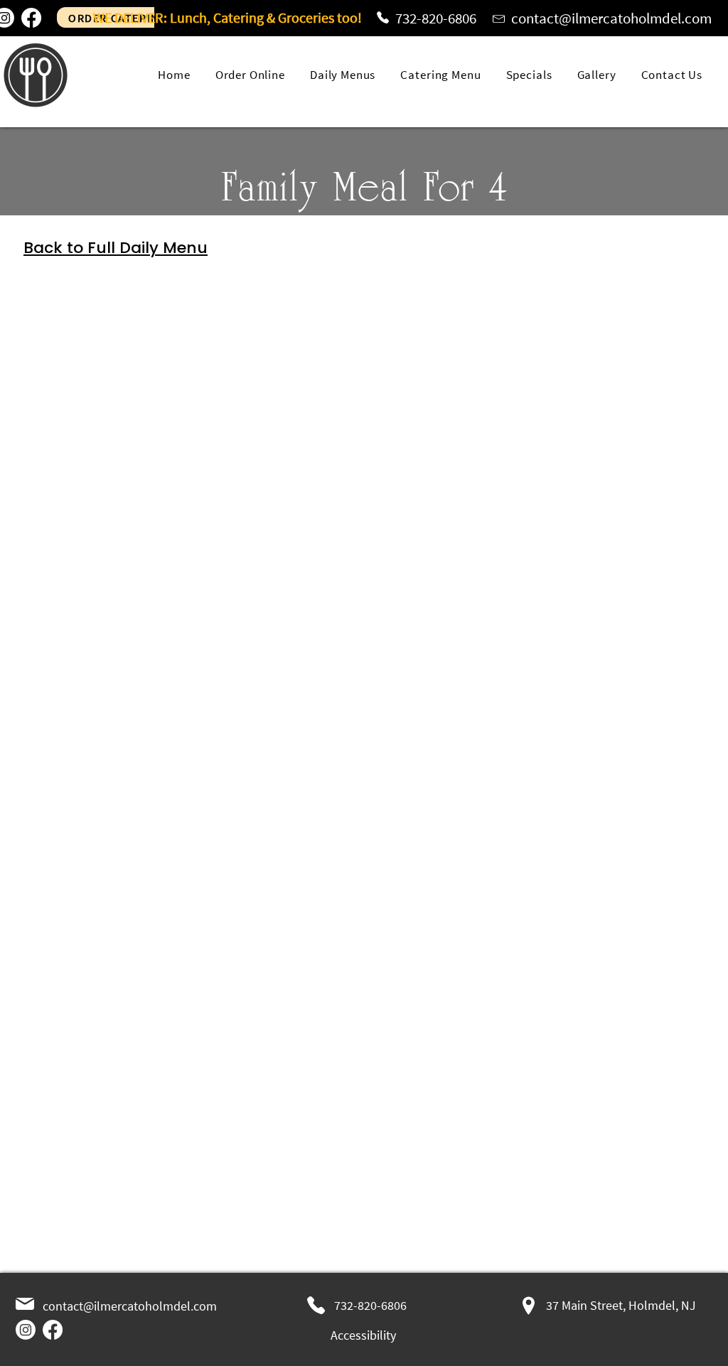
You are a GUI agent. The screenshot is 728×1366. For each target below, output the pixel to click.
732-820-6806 (435, 18)
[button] (443, 75)
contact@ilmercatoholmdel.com (611, 18)
